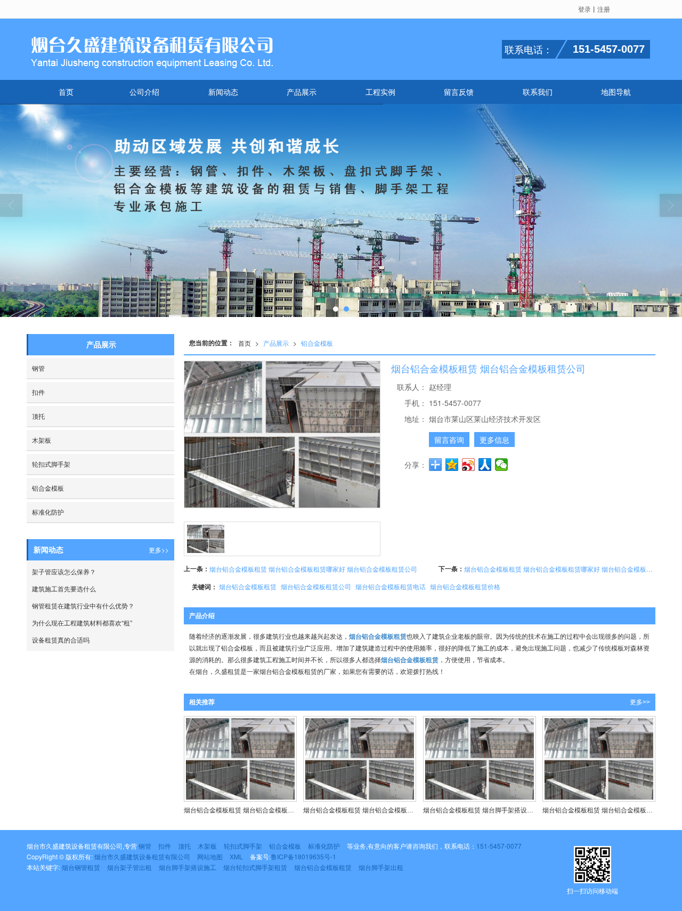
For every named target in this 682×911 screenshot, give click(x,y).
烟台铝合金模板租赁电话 (390, 586)
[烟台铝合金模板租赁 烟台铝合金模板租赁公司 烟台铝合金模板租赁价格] (599, 759)
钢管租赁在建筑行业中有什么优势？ (83, 605)
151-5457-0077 (499, 845)
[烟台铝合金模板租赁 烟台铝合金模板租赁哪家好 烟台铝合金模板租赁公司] (240, 759)
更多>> (640, 702)
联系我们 (538, 91)
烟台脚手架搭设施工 (187, 867)
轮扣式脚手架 (51, 463)
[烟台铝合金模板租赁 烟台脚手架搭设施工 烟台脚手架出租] (479, 759)
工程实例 (380, 91)
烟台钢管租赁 (81, 867)
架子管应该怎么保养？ (64, 571)
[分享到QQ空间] (452, 464)
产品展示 (301, 91)
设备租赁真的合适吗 (61, 639)
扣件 (38, 391)
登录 (584, 8)
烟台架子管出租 (129, 867)
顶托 (38, 415)
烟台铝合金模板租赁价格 (465, 586)
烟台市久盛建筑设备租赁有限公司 (142, 856)
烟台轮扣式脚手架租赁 (255, 867)
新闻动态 (223, 91)
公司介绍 (144, 91)
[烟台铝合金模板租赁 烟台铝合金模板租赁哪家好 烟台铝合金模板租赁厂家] (359, 759)
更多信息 (494, 439)
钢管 (38, 367)
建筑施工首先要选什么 (64, 588)
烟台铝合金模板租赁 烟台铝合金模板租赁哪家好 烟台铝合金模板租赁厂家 (559, 568)
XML (236, 856)
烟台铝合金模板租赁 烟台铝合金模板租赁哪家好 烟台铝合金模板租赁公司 (313, 568)
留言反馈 (459, 91)
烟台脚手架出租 (381, 867)
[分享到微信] (501, 464)
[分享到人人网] (485, 464)
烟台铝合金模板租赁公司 (316, 586)
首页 (66, 91)
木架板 (41, 439)
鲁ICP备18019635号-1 (303, 856)
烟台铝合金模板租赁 (248, 586)
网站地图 (210, 856)
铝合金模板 (317, 342)
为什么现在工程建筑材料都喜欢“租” (82, 622)
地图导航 (616, 91)
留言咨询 (449, 439)
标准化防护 (48, 511)
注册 (603, 8)
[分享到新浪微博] (468, 464)
